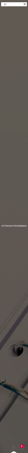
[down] (13, 452)
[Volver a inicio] (4, 4)
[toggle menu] (24, 4)
